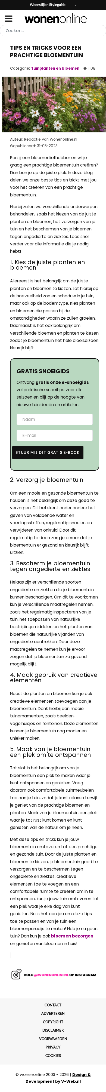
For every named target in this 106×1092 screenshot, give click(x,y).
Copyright (53, 1022)
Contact (53, 1005)
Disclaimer (53, 1030)
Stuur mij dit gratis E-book (48, 452)
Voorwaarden (53, 1039)
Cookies (53, 1055)
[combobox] (53, 30)
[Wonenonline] (53, 18)
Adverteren (53, 1013)
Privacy (53, 1047)
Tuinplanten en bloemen (55, 68)
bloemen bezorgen (72, 936)
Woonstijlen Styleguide (48, 4)
